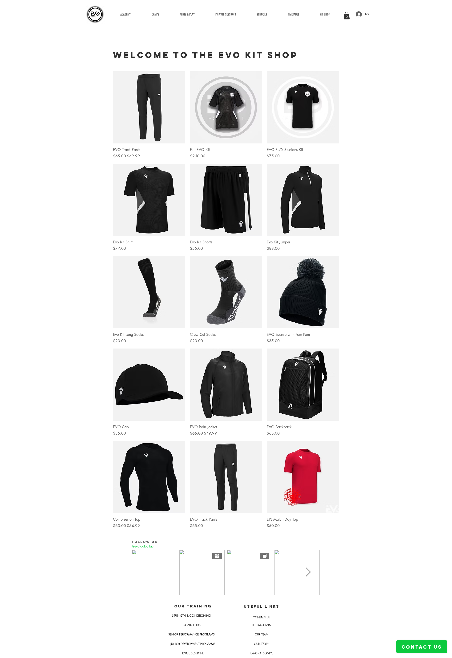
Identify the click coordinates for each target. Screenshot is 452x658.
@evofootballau (142, 546)
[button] (187, 14)
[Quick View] (149, 107)
